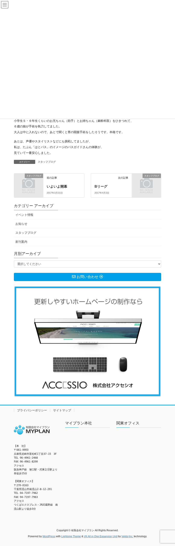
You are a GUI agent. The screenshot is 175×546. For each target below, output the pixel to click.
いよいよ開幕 (57, 186)
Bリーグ (101, 186)
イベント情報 (24, 214)
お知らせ (21, 223)
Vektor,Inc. (127, 536)
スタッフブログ (47, 161)
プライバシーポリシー (32, 410)
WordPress (48, 536)
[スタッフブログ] (28, 182)
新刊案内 (21, 241)
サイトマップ (62, 410)
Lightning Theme (71, 536)
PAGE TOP (167, 526)
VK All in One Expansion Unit (100, 536)
